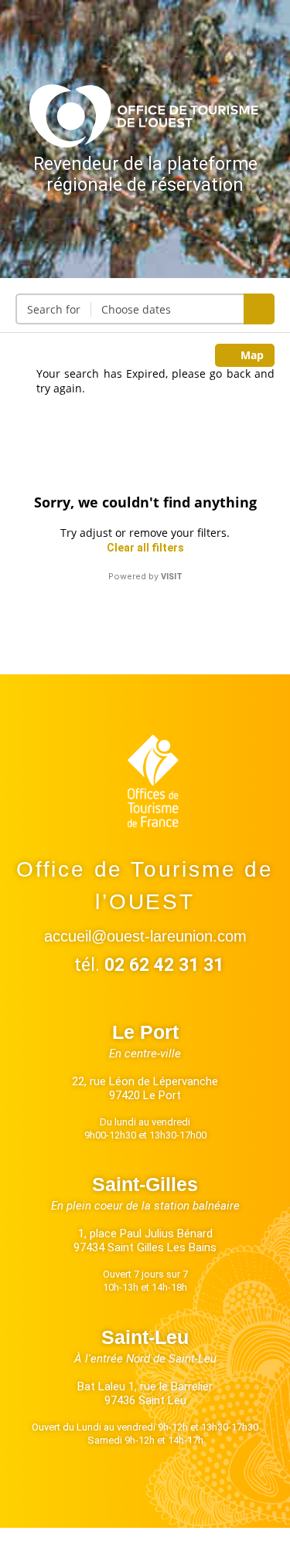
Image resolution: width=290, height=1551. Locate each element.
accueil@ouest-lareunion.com (145, 936)
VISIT (172, 577)
